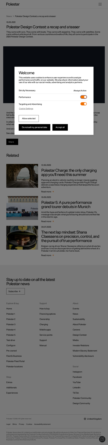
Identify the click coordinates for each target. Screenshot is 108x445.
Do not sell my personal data (34, 127)
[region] (54, 101)
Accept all (60, 127)
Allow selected (28, 119)
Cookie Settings (26, 109)
